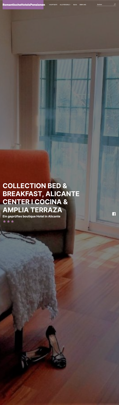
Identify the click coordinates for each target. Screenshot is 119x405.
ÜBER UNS (82, 5)
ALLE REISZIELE (65, 5)
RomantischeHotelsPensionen (23, 4)
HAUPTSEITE (53, 5)
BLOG (75, 5)
